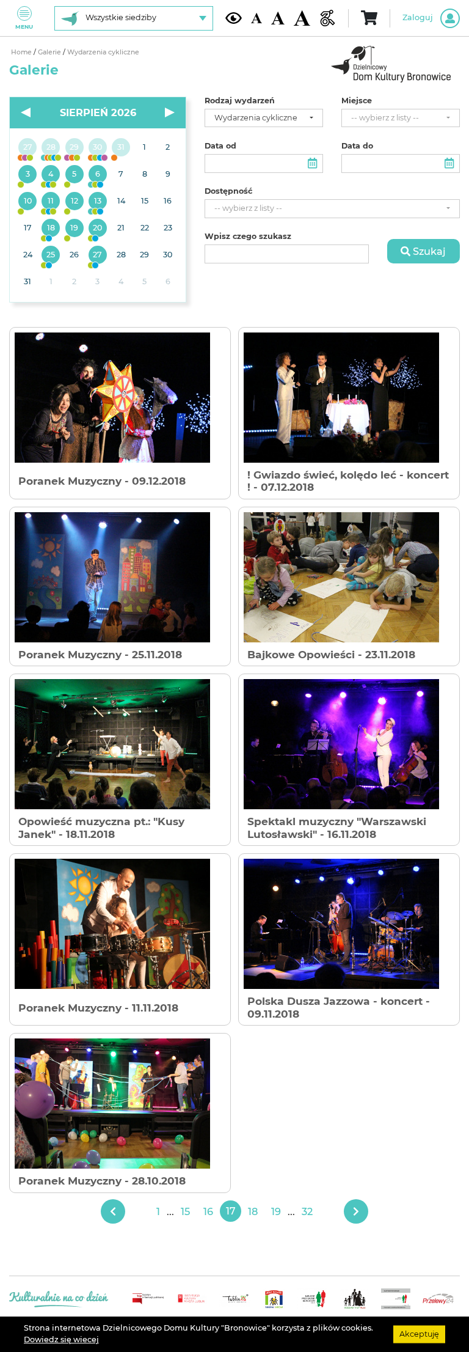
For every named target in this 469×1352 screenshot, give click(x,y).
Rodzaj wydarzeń (240, 101)
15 (185, 1211)
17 (231, 1211)
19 (276, 1211)
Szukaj (428, 251)
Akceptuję (419, 1334)
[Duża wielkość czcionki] (302, 18)
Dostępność (228, 191)
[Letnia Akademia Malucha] (27, 174)
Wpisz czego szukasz (248, 236)
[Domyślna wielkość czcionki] (256, 18)
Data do (357, 146)
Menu (24, 26)
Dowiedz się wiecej (61, 1339)
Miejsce (356, 101)
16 (208, 1211)
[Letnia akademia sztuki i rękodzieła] (121, 147)
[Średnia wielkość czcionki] (278, 18)
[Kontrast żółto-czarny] (233, 17)
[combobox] (264, 118)
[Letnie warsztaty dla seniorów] (74, 174)
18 (253, 1211)
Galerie (50, 52)
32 (307, 1211)
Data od (220, 146)
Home (22, 52)
